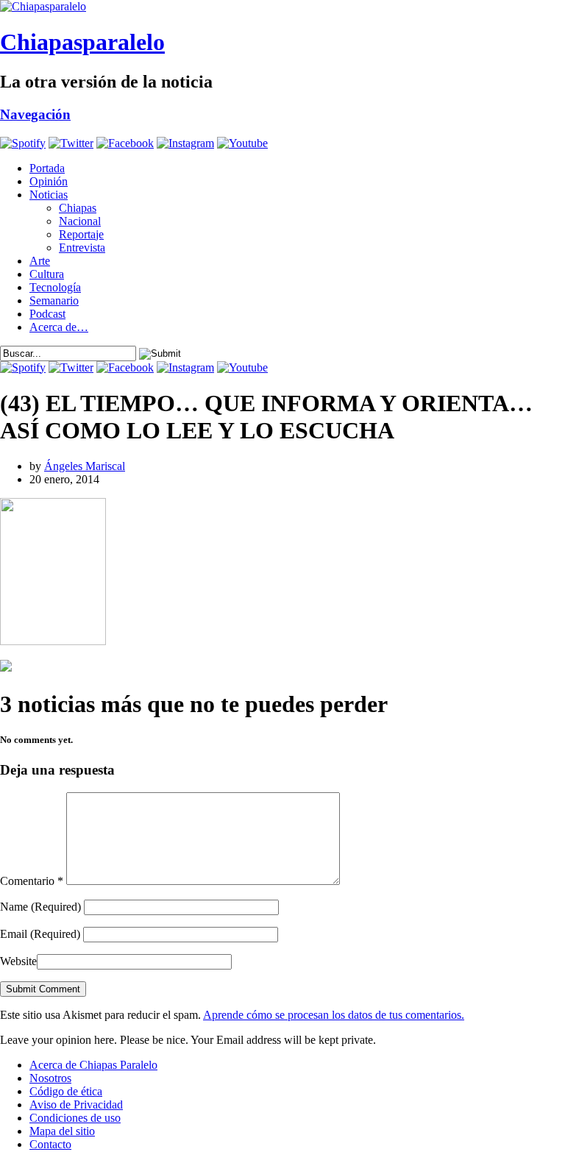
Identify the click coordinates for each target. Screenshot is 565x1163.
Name (40, 906)
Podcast (47, 313)
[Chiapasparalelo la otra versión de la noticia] (282, 6)
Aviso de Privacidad (76, 1104)
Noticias (48, 194)
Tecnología (55, 287)
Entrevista (82, 247)
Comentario (31, 881)
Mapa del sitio (62, 1131)
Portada (47, 168)
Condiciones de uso (75, 1118)
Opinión (48, 181)
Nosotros (50, 1078)
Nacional (80, 221)
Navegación (35, 114)
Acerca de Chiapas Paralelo (93, 1065)
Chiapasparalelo (82, 42)
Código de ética (65, 1091)
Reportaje (81, 234)
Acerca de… (58, 327)
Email (40, 934)
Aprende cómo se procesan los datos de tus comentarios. (333, 1015)
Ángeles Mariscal (84, 466)
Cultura (46, 274)
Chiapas (77, 208)
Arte (39, 261)
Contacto (50, 1144)
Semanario (54, 300)
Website (18, 961)
